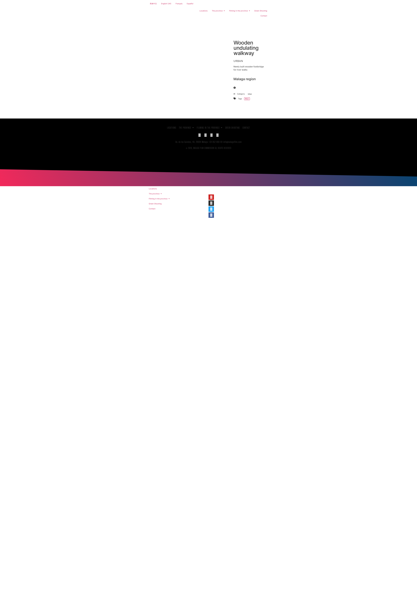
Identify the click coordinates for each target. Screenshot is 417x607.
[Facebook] (199, 135)
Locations (203, 11)
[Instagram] (217, 135)
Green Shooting (260, 11)
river (247, 99)
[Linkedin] (211, 135)
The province (217, 11)
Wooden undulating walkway (246, 47)
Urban (238, 61)
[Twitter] (205, 135)
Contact (264, 16)
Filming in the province (238, 11)
